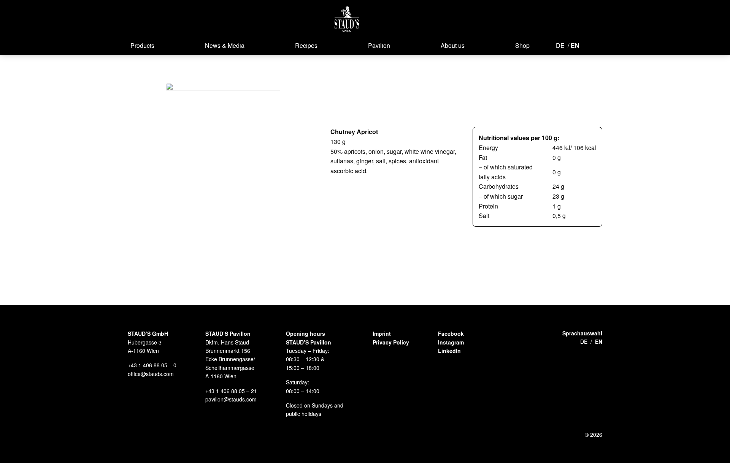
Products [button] (142, 45)
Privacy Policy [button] (391, 342)
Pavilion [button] (379, 45)
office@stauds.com (151, 374)
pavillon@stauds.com (231, 399)
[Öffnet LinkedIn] (615, 45)
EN (575, 45)
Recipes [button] (306, 45)
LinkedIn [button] (449, 350)
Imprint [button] (382, 333)
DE (560, 45)
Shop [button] (522, 45)
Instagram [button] (451, 342)
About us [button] (453, 45)
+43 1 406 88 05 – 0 (152, 365)
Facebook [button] (451, 333)
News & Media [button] (224, 45)
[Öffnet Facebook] (590, 45)
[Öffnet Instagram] (601, 45)
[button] (347, 19)
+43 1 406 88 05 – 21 (231, 391)
